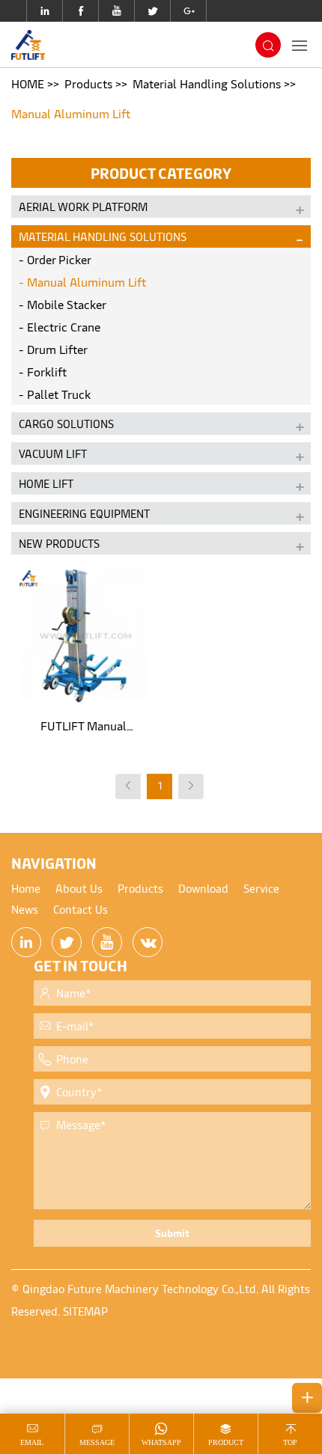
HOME (27, 83)
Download (203, 888)
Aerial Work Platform (83, 206)
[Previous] (128, 786)
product (225, 1442)
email (31, 1442)
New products (59, 543)
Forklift (47, 371)
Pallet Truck (59, 393)
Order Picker (59, 259)
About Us (79, 888)
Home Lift (46, 483)
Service (261, 888)
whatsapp (161, 1442)
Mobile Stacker (66, 304)
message (97, 1442)
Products (88, 83)
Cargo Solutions (66, 423)
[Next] (191, 786)
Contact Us (80, 909)
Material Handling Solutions (207, 83)
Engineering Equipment (84, 513)
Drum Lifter (57, 348)
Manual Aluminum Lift (70, 113)
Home (25, 888)
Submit (172, 1233)
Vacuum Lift (53, 453)
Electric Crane (63, 326)
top (290, 1442)
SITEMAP (85, 1311)
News (24, 909)
